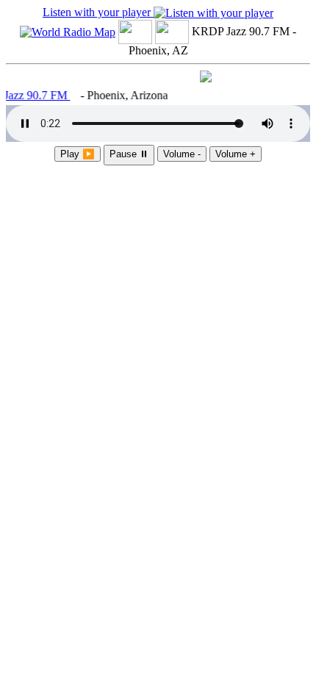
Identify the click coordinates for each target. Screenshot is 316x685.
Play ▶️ (77, 153)
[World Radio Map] (67, 31)
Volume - (182, 153)
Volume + (235, 153)
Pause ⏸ (128, 153)
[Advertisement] (158, 245)
